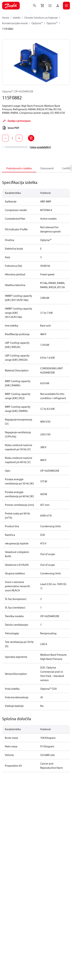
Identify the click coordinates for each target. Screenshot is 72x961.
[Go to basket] (42, 5)
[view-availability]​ (40, 147)
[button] (50, 5)
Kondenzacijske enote (15, 23)
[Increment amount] (19, 138)
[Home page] (11, 5)
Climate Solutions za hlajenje (41, 17)
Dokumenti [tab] (47, 168)
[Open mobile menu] (66, 5)
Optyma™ (37, 23)
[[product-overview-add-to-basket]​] (31, 138)
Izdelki (16, 17)
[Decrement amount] (5, 138)
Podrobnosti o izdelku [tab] (19, 168)
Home (5, 17)
